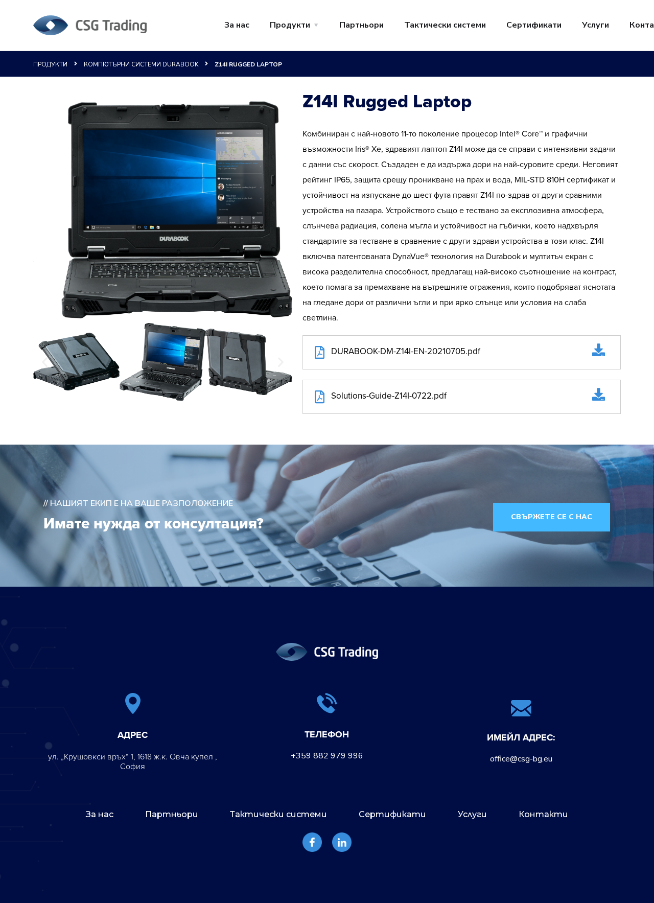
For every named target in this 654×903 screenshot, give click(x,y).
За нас (236, 25)
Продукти (290, 25)
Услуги (595, 25)
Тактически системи (445, 25)
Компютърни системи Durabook (141, 64)
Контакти (543, 814)
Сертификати (534, 25)
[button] (44, 361)
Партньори (361, 25)
